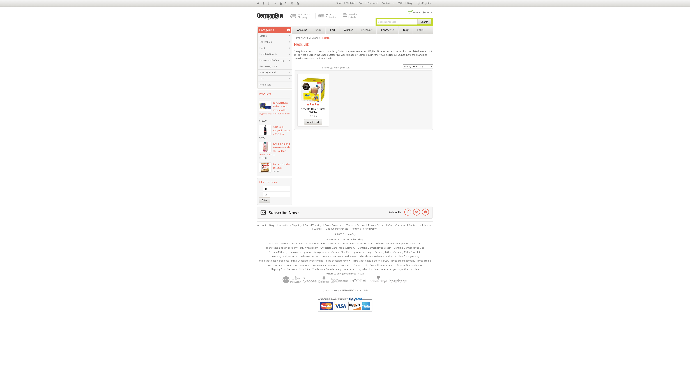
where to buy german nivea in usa (345, 273)
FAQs (400, 3)
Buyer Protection (331, 16)
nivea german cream (279, 265)
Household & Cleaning (271, 60)
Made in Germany (333, 256)
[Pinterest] (425, 212)
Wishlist (350, 3)
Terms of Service (355, 225)
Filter (264, 200)
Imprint (428, 225)
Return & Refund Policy (364, 228)
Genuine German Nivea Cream (374, 247)
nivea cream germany (403, 260)
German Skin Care (341, 252)
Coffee (263, 35)
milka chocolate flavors (371, 256)
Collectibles (265, 41)
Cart (361, 3)
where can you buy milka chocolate (400, 269)
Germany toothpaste (282, 256)
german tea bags (363, 252)
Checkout (372, 3)
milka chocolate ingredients (274, 260)
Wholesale (265, 84)
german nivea (293, 252)
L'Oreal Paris (303, 256)
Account (302, 30)
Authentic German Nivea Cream (355, 243)
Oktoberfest (360, 265)
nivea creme (424, 260)
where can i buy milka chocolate (361, 269)
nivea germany (301, 265)
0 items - (421, 12)
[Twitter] (416, 212)
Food (262, 48)
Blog (409, 3)
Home (297, 37)
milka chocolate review (338, 260)
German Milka (276, 252)
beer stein (415, 243)
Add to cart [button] (313, 122)
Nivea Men (345, 265)
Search (424, 21)
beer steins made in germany (282, 247)
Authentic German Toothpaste (391, 243)
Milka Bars (350, 256)
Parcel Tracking (313, 225)
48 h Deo (274, 243)
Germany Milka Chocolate (407, 252)
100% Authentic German (294, 243)
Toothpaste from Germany (327, 269)
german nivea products (316, 252)
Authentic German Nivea (322, 243)
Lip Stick (316, 256)
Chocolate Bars (328, 247)
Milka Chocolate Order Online (307, 260)
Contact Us (388, 3)
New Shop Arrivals (353, 16)
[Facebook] (407, 212)
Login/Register (423, 3)
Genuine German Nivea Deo (409, 247)
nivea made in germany (324, 265)
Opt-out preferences (337, 228)
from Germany (347, 247)
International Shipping (304, 16)
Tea (261, 78)
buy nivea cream (309, 247)
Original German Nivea (409, 265)
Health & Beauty (268, 54)
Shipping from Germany (284, 269)
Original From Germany (382, 265)
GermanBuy (349, 234)
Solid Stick (304, 269)
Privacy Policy (375, 225)
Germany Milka (382, 252)
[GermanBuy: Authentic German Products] (270, 16)
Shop (339, 3)
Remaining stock (268, 66)
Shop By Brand (267, 72)
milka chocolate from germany (402, 256)
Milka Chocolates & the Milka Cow (371, 260)
